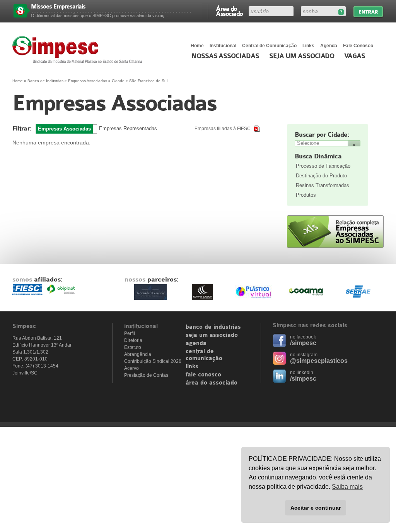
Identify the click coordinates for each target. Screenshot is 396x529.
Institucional (223, 45)
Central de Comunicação (269, 45)
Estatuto (132, 347)
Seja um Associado (302, 56)
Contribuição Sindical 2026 (152, 361)
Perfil (129, 333)
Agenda (328, 45)
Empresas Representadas (128, 128)
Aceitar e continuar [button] (315, 508)
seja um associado (212, 335)
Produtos (306, 195)
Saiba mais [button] (347, 486)
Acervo (131, 368)
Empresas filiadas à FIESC (223, 128)
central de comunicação (204, 355)
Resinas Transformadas (322, 185)
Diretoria (133, 340)
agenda (196, 343)
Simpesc (79, 49)
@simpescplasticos (319, 361)
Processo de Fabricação (323, 166)
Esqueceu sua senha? (341, 12)
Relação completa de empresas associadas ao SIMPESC (335, 231)
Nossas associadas (225, 56)
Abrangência (137, 354)
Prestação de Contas (146, 375)
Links (308, 45)
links (192, 366)
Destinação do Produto (321, 176)
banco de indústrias (213, 327)
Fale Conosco (358, 45)
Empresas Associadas (87, 81)
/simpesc (303, 343)
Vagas (354, 56)
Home (197, 45)
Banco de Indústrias (45, 81)
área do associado (211, 383)
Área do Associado (229, 11)
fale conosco (203, 374)
